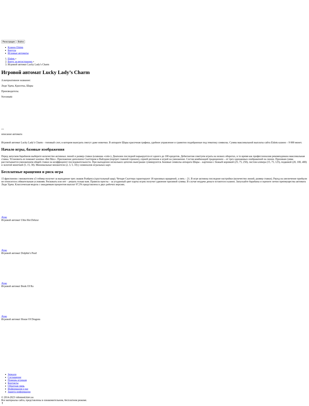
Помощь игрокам (17, 380)
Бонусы (12, 50)
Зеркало (12, 374)
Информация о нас (18, 388)
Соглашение (14, 377)
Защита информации (19, 391)
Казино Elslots (15, 47)
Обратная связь (16, 386)
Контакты (13, 383)
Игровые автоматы (18, 53)
